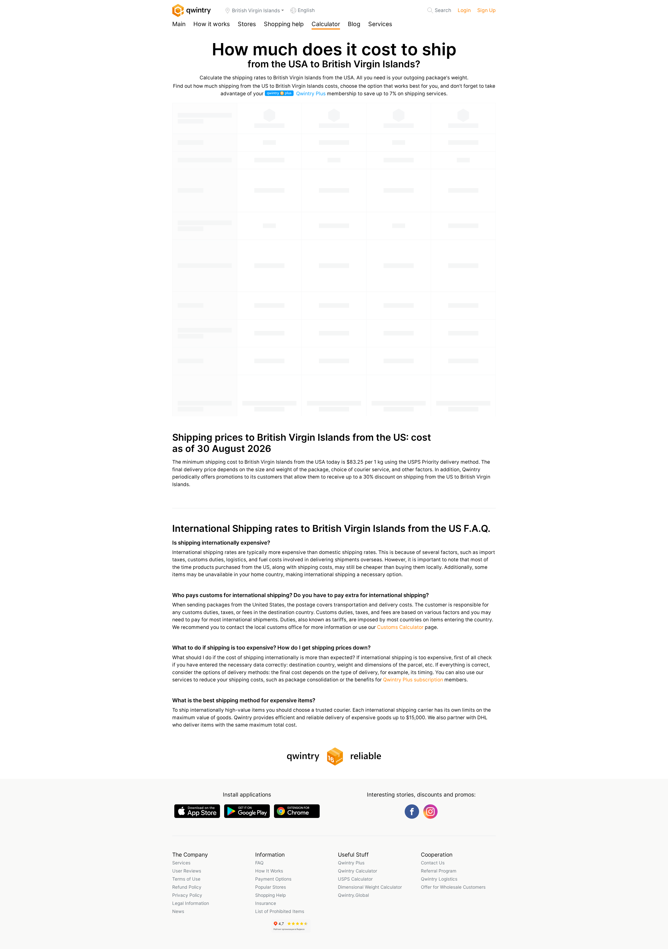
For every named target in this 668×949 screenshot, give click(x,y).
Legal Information (190, 903)
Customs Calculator (400, 627)
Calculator (326, 24)
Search (443, 10)
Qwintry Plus (311, 94)
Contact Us (433, 862)
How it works (211, 24)
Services (380, 24)
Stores (247, 24)
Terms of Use (186, 879)
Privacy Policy (187, 895)
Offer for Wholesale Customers (453, 887)
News (178, 911)
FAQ (259, 862)
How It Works (269, 871)
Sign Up (486, 10)
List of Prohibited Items (279, 911)
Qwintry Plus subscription (413, 680)
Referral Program (438, 871)
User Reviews (186, 871)
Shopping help (284, 24)
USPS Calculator (355, 879)
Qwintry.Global (353, 895)
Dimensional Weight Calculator (370, 887)
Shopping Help (270, 895)
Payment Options (273, 879)
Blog (354, 24)
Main (179, 24)
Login (464, 10)
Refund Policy (186, 887)
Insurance (265, 903)
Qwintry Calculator (357, 871)
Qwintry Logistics (439, 879)
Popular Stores (270, 887)
